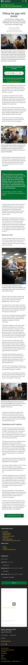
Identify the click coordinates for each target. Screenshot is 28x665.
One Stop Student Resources (9, 549)
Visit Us (14, 582)
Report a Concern (5, 648)
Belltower (12, 369)
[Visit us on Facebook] (2, 644)
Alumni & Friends (6, 534)
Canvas (4, 546)
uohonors (19, 624)
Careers (2, 655)
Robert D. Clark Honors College (8, 624)
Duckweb (5, 548)
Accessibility (3, 651)
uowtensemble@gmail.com (13, 81)
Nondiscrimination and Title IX (7, 650)
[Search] (23, 1)
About (2, 657)
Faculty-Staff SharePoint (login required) (11, 540)
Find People (3, 659)
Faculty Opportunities (7, 539)
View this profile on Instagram (8, 607)
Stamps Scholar (6, 204)
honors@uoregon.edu (6, 641)
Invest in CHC (6, 537)
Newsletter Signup (7, 533)
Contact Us (3, 638)
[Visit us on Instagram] (4, 644)
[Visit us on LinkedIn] (6, 644)
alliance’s (13, 315)
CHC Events (5, 531)
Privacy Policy (4, 653)
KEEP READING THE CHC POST (14, 515)
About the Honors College (8, 536)
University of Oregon (6, 661)
